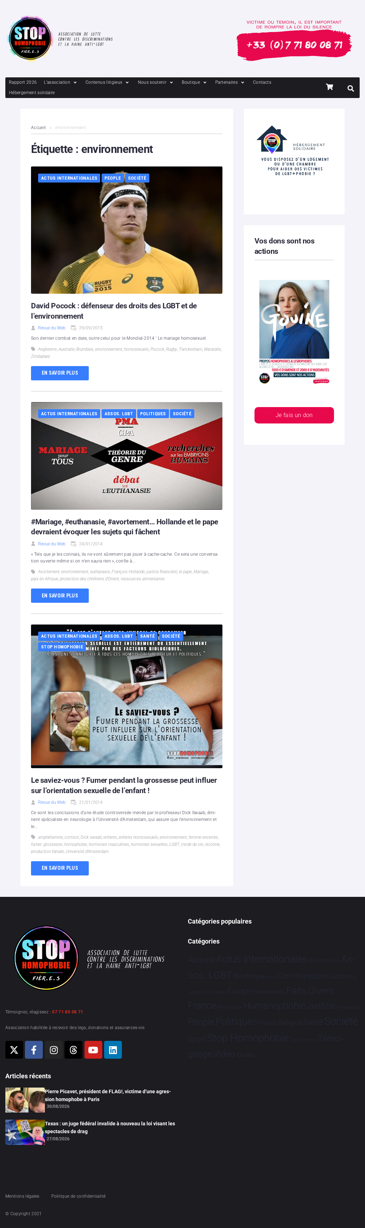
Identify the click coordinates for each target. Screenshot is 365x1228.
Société (137, 178)
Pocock (157, 349)
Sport (197, 1039)
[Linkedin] (113, 1050)
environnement (108, 349)
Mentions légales (22, 1196)
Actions (201, 960)
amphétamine (50, 837)
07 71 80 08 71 (67, 1011)
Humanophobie (274, 1005)
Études (246, 1054)
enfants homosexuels (138, 837)
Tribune (309, 1040)
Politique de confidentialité (78, 1196)
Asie (334, 960)
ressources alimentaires (143, 578)
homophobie (75, 844)
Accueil (38, 127)
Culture (339, 976)
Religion (290, 1023)
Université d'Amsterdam (87, 851)
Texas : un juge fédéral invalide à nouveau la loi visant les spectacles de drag (110, 1127)
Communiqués (302, 975)
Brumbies (84, 349)
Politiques (153, 413)
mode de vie (192, 844)
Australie (66, 349)
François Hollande (128, 571)
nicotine (212, 844)
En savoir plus (60, 373)
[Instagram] (54, 1050)
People (112, 178)
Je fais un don (294, 415)
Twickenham (190, 349)
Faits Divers (310, 990)
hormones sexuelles (149, 844)
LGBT (174, 844)
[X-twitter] (14, 1050)
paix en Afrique (44, 578)
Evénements (268, 991)
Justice (321, 1006)
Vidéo (224, 1053)
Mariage (201, 571)
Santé (147, 636)
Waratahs (212, 349)
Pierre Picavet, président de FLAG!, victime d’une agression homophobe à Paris (108, 1095)
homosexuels (136, 349)
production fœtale (47, 851)
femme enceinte (203, 837)
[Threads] (73, 1050)
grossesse (52, 844)
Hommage (229, 1007)
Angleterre (47, 349)
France (202, 1005)
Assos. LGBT (118, 413)
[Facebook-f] (34, 1050)
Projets (268, 1022)
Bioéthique (249, 976)
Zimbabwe (40, 356)
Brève (271, 977)
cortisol (72, 837)
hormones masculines (109, 844)
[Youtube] (93, 1050)
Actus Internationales (69, 178)
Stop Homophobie (62, 646)
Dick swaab (91, 837)
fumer (36, 844)
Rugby (171, 349)
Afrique (318, 960)
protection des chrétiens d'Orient (89, 578)
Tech (295, 1040)
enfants (110, 837)
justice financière (161, 571)
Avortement (49, 571)
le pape (185, 571)
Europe (239, 991)
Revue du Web (52, 327)
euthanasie (100, 571)
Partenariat (348, 1007)
